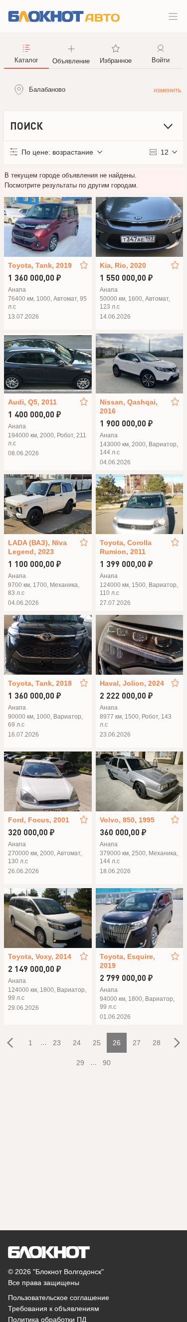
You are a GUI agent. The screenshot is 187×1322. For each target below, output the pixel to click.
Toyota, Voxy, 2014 (39, 956)
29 (80, 1063)
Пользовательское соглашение (58, 1298)
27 (137, 1043)
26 (117, 1043)
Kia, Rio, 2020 (123, 265)
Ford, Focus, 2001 (38, 820)
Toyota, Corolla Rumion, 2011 (126, 547)
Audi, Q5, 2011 (32, 402)
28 (157, 1043)
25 (97, 1043)
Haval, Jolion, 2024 (132, 683)
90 (107, 1063)
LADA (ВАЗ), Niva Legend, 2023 (37, 547)
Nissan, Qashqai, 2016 (129, 406)
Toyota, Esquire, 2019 (127, 960)
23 (57, 1043)
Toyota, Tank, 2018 (40, 683)
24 (77, 1043)
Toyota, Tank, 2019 (40, 265)
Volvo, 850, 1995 (127, 820)
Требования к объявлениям (53, 1309)
